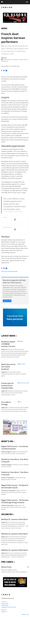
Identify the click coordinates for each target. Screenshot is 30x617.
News (4, 28)
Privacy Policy (4, 603)
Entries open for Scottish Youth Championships (7, 385)
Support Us (4, 611)
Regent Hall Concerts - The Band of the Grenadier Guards (14, 486)
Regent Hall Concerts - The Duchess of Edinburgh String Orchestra (14, 501)
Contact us (4, 602)
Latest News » (9, 335)
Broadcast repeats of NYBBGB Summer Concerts (8, 343)
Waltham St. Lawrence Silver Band (14, 519)
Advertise (3, 610)
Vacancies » (7, 514)
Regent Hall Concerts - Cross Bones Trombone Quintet (14, 447)
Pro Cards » (8, 561)
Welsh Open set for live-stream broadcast (8, 366)
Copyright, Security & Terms (8, 607)
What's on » (7, 441)
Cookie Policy (4, 605)
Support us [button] (7, 301)
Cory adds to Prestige (6, 403)
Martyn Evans (6, 567)
